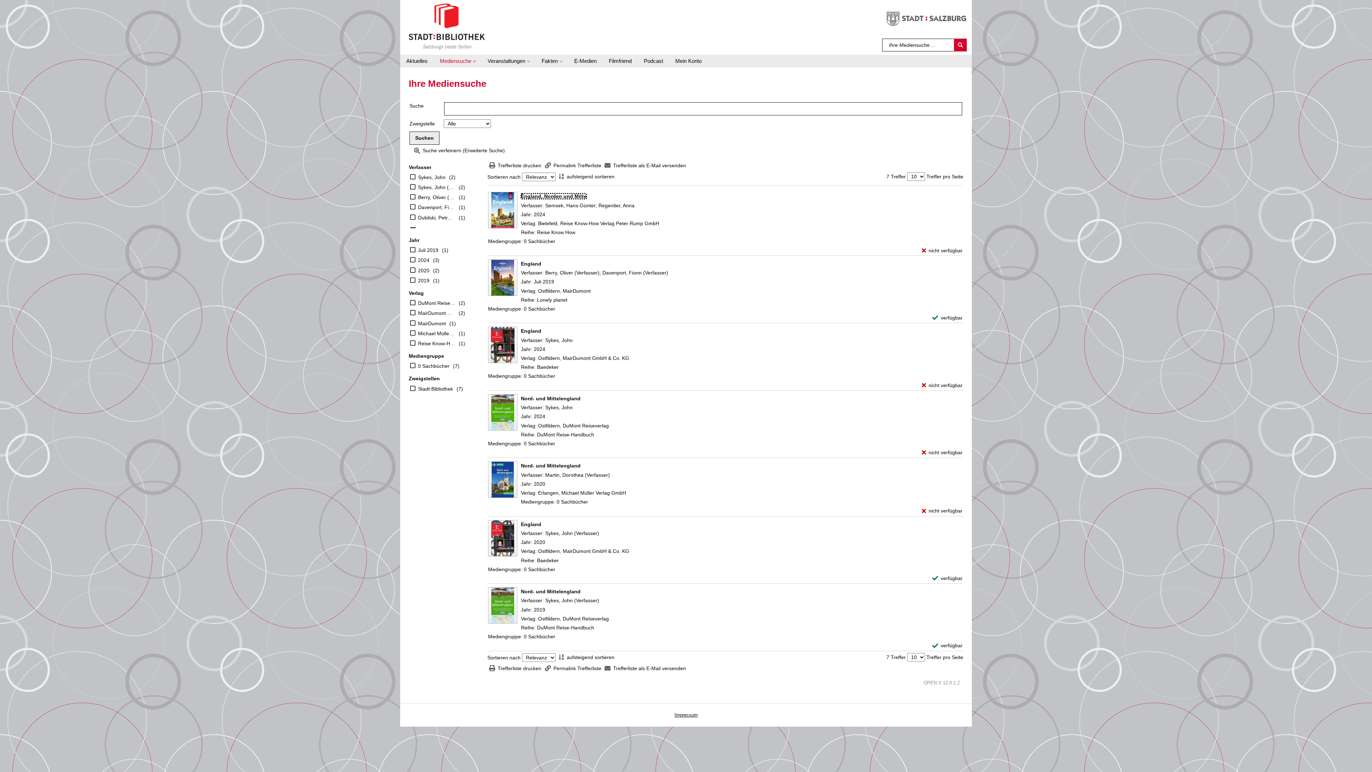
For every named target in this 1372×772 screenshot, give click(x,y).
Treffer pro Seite (944, 176)
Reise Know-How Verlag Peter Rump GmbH (436, 343)
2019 (423, 280)
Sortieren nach (504, 177)
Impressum (686, 715)
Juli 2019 (428, 250)
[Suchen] (960, 45)
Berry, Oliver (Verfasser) (436, 197)
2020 (423, 270)
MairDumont (432, 323)
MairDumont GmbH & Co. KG (436, 313)
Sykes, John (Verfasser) (436, 187)
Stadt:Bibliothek (435, 389)
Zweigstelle (422, 124)
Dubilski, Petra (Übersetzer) (436, 218)
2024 (423, 260)
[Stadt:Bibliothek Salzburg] (447, 26)
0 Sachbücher (433, 366)
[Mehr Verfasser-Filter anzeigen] (413, 227)
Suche (416, 106)
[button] (457, 61)
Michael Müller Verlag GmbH (436, 333)
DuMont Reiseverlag (436, 303)
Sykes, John (432, 177)
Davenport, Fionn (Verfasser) (436, 207)
